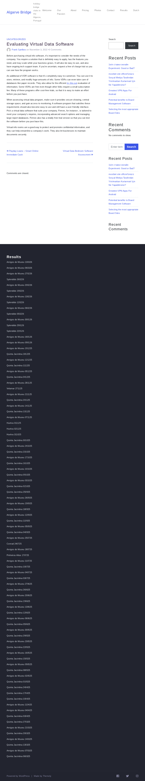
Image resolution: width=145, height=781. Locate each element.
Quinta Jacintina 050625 (18, 624)
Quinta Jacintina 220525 (18, 647)
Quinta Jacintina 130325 (18, 745)
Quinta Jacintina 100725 (18, 566)
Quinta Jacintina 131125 (18, 411)
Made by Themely (42, 776)
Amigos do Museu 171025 (19, 457)
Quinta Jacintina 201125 (18, 400)
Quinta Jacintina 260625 (18, 589)
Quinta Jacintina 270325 (18, 722)
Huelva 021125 (14, 429)
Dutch (136, 10)
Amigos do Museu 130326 (19, 262)
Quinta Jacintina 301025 (18, 440)
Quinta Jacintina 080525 (18, 670)
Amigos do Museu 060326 (19, 268)
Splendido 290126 (15, 325)
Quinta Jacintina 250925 (18, 492)
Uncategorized (16, 39)
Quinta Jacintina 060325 (18, 756)
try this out (72, 83)
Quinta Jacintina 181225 (18, 354)
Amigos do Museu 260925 (19, 497)
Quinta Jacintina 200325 (18, 733)
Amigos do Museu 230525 (19, 641)
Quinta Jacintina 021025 (18, 486)
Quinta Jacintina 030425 (18, 716)
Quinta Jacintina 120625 (18, 612)
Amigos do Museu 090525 (19, 664)
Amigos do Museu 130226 (19, 296)
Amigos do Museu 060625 (19, 618)
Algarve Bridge (19, 12)
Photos (97, 10)
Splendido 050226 (15, 314)
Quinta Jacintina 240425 (18, 687)
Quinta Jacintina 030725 (18, 578)
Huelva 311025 (14, 434)
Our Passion (61, 12)
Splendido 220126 (15, 331)
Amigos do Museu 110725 (19, 561)
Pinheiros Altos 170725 (18, 555)
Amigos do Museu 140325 (19, 739)
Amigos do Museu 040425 (19, 710)
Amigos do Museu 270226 (19, 273)
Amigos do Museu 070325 (19, 750)
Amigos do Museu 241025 (19, 446)
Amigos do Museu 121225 (19, 360)
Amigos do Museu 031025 (19, 480)
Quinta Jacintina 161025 (18, 463)
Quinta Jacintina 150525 (18, 658)
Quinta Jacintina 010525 (18, 681)
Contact (111, 10)
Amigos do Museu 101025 (19, 469)
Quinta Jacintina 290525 (18, 635)
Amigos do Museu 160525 (19, 653)
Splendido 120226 (15, 302)
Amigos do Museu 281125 (19, 383)
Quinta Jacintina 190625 (18, 601)
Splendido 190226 (15, 291)
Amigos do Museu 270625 (19, 584)
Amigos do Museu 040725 (19, 572)
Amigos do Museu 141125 (19, 406)
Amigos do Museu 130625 (19, 607)
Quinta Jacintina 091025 (18, 475)
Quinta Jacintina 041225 (18, 377)
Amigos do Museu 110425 (19, 704)
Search (112, 39)
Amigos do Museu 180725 (19, 549)
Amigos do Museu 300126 (19, 319)
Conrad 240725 (14, 543)
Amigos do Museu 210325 (19, 727)
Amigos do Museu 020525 (19, 676)
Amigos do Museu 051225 (19, 371)
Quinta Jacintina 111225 (18, 365)
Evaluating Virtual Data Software (40, 44)
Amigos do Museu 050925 (19, 526)
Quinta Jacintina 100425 (18, 699)
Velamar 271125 (14, 388)
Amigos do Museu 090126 (19, 342)
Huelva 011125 (14, 423)
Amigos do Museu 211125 (19, 394)
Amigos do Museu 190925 (19, 503)
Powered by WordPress (18, 776)
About (73, 10)
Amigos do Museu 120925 (19, 515)
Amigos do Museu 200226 (19, 285)
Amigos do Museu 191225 (19, 348)
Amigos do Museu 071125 (19, 417)
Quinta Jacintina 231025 (18, 452)
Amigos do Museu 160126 (19, 337)
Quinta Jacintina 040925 (18, 532)
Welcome (47, 10)
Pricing (85, 10)
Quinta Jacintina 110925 (18, 520)
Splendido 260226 (15, 279)
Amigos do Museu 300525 (19, 630)
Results (124, 10)
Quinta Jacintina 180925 (18, 509)
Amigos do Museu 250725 (19, 538)
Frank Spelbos (19, 49)
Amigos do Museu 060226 (19, 308)
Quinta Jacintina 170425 (18, 693)
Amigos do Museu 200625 (19, 595)
